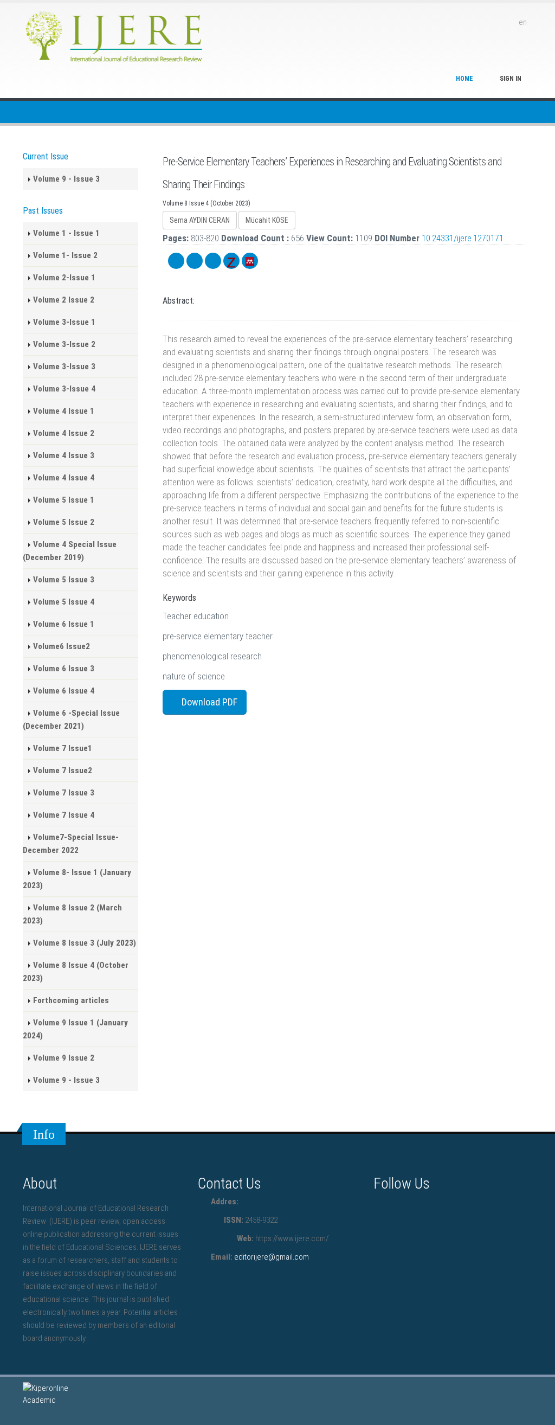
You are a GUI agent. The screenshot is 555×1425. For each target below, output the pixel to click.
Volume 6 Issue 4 (63, 691)
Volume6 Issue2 (61, 646)
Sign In (510, 78)
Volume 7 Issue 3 (63, 793)
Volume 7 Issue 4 (63, 815)
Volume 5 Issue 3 (63, 580)
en (523, 22)
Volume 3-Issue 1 (64, 322)
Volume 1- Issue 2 (65, 255)
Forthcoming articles (71, 1000)
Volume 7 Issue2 (62, 770)
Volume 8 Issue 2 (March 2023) (72, 914)
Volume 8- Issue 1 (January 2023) (77, 879)
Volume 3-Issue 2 (64, 344)
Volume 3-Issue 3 (64, 366)
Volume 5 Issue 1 (63, 500)
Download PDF (208, 702)
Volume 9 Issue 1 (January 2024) (75, 1029)
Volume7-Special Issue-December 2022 (71, 843)
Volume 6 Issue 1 (63, 624)
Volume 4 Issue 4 (63, 478)
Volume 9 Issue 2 (63, 1058)
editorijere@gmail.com (271, 1257)
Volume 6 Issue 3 (63, 668)
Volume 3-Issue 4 (64, 389)
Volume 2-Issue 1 (64, 278)
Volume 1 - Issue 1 (66, 233)
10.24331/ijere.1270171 (463, 238)
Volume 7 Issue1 (62, 748)
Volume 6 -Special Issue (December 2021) (71, 719)
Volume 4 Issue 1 (63, 411)
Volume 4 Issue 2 (63, 433)
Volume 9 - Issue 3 (66, 179)
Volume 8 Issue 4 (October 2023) (75, 971)
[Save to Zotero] (231, 261)
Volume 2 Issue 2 (63, 300)
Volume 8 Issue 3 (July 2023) (84, 943)
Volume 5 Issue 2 (63, 522)
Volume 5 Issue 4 (63, 602)
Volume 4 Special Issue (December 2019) (70, 551)
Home (464, 78)
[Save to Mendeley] (250, 261)
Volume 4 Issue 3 (63, 455)
